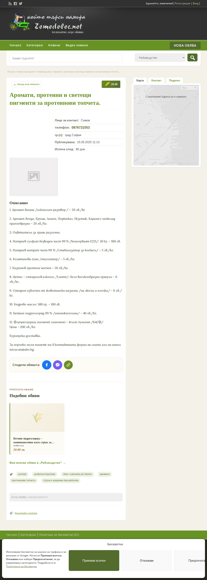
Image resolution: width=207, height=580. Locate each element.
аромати (105, 474)
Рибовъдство (44, 71)
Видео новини (77, 45)
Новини (54, 45)
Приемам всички (94, 560)
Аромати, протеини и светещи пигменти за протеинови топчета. (55, 98)
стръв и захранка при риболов (60, 480)
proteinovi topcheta (44, 474)
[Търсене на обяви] (192, 57)
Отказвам (146, 560)
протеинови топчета (23, 480)
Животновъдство (26, 71)
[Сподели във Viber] (57, 365)
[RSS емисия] (9, 3)
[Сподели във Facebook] (46, 365)
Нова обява (185, 45)
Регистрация (182, 3)
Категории (34, 45)
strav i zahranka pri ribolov (77, 474)
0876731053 (81, 127)
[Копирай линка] (68, 364)
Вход (196, 3)
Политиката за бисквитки (21, 566)
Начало (15, 45)
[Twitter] (20, 3)
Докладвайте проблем (26, 513)
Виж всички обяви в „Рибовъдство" (38, 462)
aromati (22, 474)
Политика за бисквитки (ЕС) (59, 535)
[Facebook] (15, 3)
